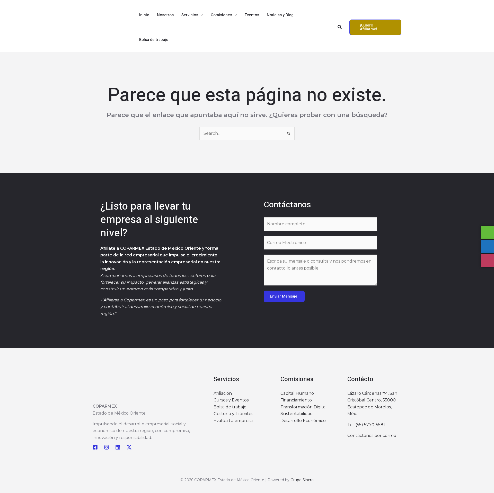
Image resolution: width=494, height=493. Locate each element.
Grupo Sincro (302, 480)
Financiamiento (296, 400)
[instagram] (106, 447)
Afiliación (223, 393)
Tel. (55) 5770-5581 (366, 424)
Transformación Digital (303, 407)
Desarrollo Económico (303, 420)
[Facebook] (95, 447)
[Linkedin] (117, 447)
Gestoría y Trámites (233, 413)
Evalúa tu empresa (233, 420)
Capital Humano (297, 393)
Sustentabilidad (296, 413)
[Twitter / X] (129, 447)
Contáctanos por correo (371, 435)
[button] (200, 15)
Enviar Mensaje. (284, 296)
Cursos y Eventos (231, 400)
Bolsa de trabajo (230, 407)
